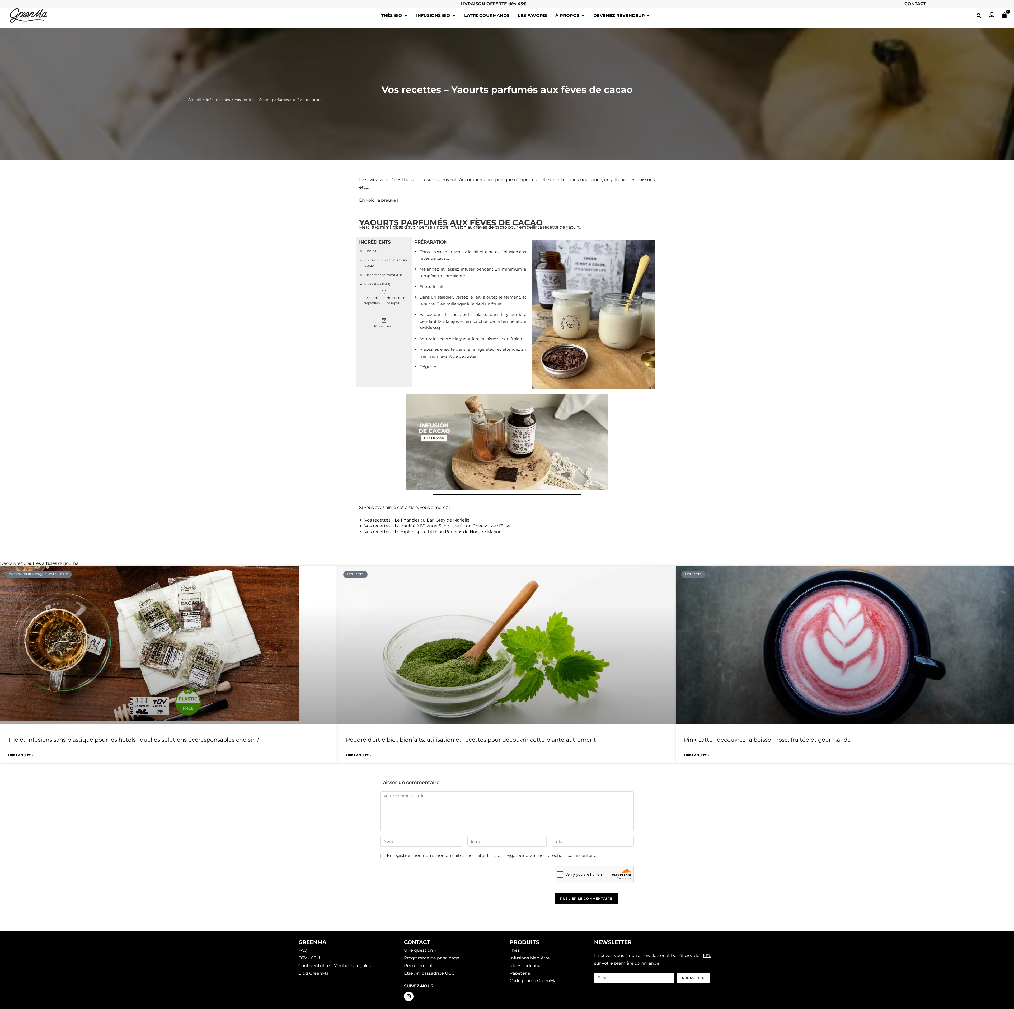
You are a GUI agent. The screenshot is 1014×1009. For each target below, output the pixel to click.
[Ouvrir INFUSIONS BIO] (454, 15)
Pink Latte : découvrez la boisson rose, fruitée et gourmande (767, 739)
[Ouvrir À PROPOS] (583, 15)
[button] (978, 15)
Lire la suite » (20, 755)
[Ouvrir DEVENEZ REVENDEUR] (648, 15)
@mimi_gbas (389, 227)
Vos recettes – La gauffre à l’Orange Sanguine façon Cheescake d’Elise (437, 525)
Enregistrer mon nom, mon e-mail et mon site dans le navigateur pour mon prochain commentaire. (492, 855)
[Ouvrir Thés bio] (405, 15)
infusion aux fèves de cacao (478, 227)
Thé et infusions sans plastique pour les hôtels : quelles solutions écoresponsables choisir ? (133, 739)
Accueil (194, 99)
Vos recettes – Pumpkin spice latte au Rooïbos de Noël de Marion (433, 531)
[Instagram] (409, 996)
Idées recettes (218, 99)
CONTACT (915, 3)
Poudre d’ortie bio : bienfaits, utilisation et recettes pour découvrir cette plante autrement (471, 739)
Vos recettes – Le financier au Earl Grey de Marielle (417, 520)
